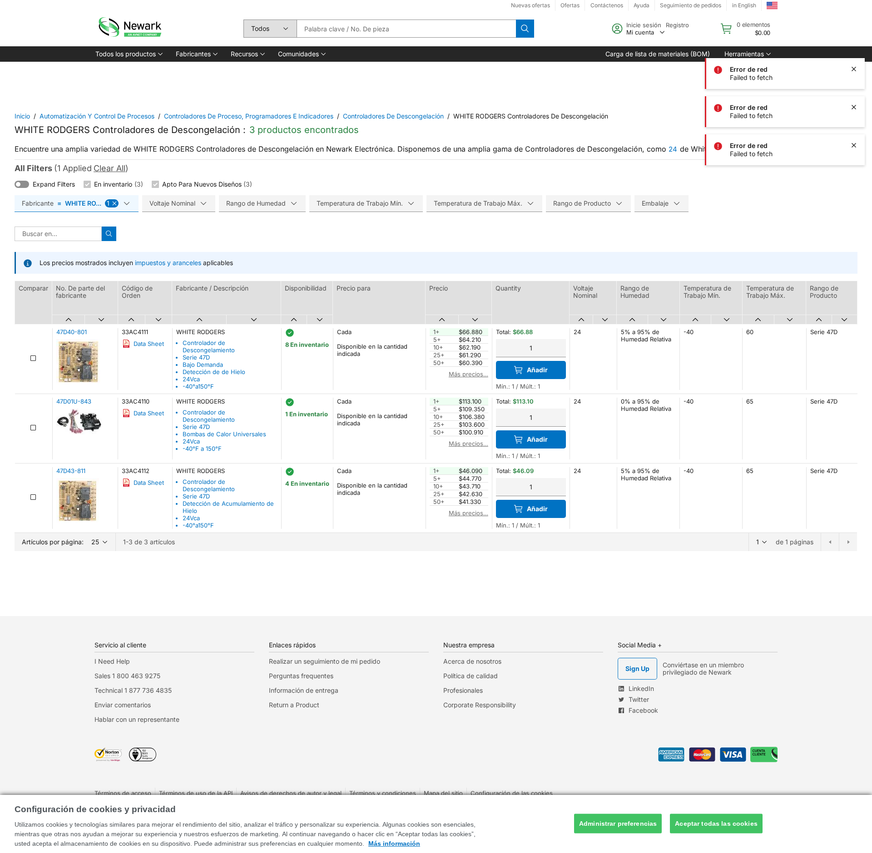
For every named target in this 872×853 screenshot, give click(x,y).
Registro (677, 25)
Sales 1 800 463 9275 (127, 676)
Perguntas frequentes (301, 676)
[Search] (525, 29)
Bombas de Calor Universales (224, 434)
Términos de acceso (122, 793)
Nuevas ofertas (530, 5)
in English (744, 5)
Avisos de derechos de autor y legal (291, 793)
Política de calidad (470, 676)
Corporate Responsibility (479, 705)
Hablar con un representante (136, 719)
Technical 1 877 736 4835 (133, 690)
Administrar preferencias (618, 823)
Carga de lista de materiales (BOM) (657, 54)
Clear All (109, 168)
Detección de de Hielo (214, 371)
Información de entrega (303, 690)
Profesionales (463, 690)
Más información (394, 843)
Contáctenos (606, 5)
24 (673, 149)
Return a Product (294, 705)
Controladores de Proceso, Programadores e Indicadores (248, 116)
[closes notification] (854, 69)
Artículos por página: (53, 542)
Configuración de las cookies (512, 793)
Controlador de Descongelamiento (209, 346)
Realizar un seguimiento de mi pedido (324, 661)
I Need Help (112, 661)
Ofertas (570, 5)
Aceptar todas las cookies (716, 823)
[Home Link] (129, 29)
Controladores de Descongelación (393, 116)
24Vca (191, 379)
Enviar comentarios (122, 705)
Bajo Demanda (203, 364)
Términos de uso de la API (196, 793)
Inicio (22, 116)
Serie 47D (196, 357)
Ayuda (641, 5)
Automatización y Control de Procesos (97, 116)
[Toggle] (22, 184)
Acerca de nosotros (472, 661)
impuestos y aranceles (168, 262)
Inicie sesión (643, 25)
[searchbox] (406, 29)
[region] (436, 824)
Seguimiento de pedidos (690, 5)
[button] (128, 54)
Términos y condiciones (382, 793)
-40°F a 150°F (202, 448)
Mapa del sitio (443, 793)
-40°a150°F (198, 386)
